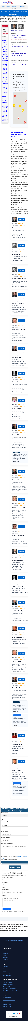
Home (2, 6)
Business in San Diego (8, 984)
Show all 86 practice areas (5, 120)
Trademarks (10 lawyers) (4, 116)
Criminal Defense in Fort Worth (10, 990)
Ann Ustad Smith (17, 744)
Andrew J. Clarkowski (18, 508)
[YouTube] (20, 1013)
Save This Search (15, 867)
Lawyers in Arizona (7, 997)
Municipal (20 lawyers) (5, 73)
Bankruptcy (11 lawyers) (4, 99)
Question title (5, 889)
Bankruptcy (5, 966)
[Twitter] (11, 1013)
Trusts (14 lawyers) (5, 88)
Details (4, 895)
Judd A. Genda (16, 770)
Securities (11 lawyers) (5, 107)
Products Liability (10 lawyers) (5, 111)
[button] (20, 106)
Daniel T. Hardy (16, 662)
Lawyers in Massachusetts (9, 1000)
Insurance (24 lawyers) (5, 61)
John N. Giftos (16, 382)
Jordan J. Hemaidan (18, 303)
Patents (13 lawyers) (5, 92)
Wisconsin (8, 6)
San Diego (5, 953)
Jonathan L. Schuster (18, 329)
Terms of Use (19, 856)
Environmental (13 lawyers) (5, 95)
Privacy (15, 940)
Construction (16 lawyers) (5, 84)
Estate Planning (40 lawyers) (4, 48)
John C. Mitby (16, 435)
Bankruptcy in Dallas (7, 982)
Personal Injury (6, 973)
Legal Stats (20, 940)
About (6, 940)
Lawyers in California (7, 1002)
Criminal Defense (7, 975)
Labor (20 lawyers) (5, 69)
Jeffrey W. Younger (18, 480)
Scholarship (11, 940)
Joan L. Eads (16, 254)
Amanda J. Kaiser (17, 228)
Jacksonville (5, 957)
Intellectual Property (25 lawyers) (4, 53)
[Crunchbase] (14, 1013)
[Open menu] (24, 2)
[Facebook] (8, 1013)
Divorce (4, 971)
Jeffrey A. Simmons (18, 535)
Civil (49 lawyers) (5, 43)
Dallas (4, 951)
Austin (4, 955)
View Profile (21, 219)
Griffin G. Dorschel (18, 637)
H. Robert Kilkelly (17, 611)
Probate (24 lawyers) (5, 65)
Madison (22, 6)
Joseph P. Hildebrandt (19, 279)
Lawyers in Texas (7, 1004)
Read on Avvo (16, 461)
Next (17, 919)
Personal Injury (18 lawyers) (5, 80)
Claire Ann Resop (17, 688)
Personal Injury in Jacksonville (10, 988)
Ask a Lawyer (7, 909)
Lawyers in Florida (7, 1006)
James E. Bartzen (17, 560)
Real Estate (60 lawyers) (4, 39)
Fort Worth (5, 959)
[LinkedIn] (17, 1013)
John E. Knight (16, 409)
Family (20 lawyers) (5, 76)
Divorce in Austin (6, 986)
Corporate (14, 6)
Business (5, 968)
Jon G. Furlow (16, 357)
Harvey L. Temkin (17, 586)
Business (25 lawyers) (5, 57)
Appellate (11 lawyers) (5, 103)
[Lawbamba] (7, 4)
